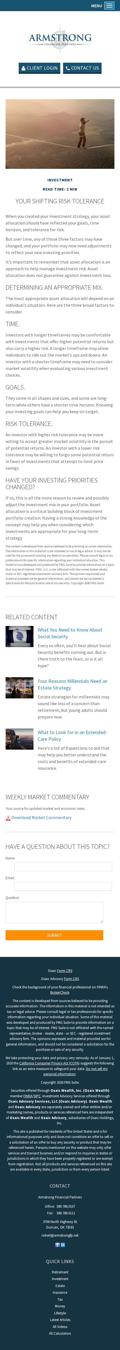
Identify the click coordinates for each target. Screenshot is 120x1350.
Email (10, 878)
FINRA (27, 1096)
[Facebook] (57, 1244)
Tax (60, 1299)
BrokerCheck (59, 992)
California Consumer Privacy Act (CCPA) (49, 1063)
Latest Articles (60, 1319)
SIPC (37, 1096)
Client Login (42, 68)
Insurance (60, 1292)
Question (12, 897)
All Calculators (60, 1333)
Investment (60, 1278)
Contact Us (85, 68)
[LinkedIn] (63, 1244)
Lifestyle (60, 1313)
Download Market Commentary (41, 817)
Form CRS (64, 970)
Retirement (60, 1272)
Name (10, 858)
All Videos (60, 1326)
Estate (60, 1285)
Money (60, 1306)
